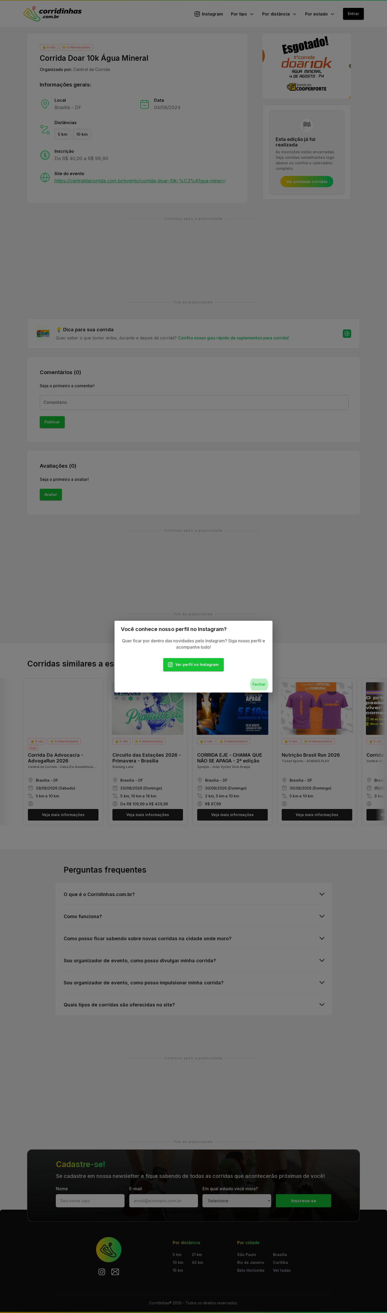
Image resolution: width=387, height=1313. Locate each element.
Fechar (259, 684)
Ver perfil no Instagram (197, 664)
